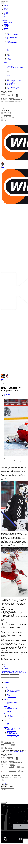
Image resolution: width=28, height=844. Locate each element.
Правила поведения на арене (14, 35)
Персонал (9, 59)
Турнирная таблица (12, 49)
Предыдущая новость (6, 671)
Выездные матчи (11, 38)
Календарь (9, 47)
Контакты (6, 25)
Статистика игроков (12, 57)
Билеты (5, 31)
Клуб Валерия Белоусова (13, 87)
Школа (8, 75)
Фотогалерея (10, 66)
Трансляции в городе (12, 42)
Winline (5, 15)
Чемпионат (6, 7)
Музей (8, 74)
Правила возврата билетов (13, 34)
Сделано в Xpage (5, 752)
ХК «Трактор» (7, 394)
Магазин (6, 13)
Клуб (5, 11)
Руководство (10, 72)
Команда (6, 8)
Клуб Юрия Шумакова (12, 88)
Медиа (5, 9)
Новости (6, 5)
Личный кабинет (8, 22)
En (4, 16)
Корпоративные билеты (13, 37)
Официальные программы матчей (15, 67)
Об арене (6, 26)
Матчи (8, 50)
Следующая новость (20, 672)
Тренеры (9, 58)
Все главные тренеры (12, 86)
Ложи (8, 39)
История (6, 12)
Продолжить (4, 783)
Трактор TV (10, 64)
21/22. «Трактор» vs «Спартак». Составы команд (11, 671)
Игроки (8, 55)
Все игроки (9, 84)
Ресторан (9, 41)
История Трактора (11, 83)
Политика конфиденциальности (15, 751)
